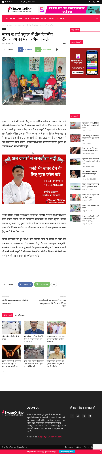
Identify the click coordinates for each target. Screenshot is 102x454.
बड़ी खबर (20, 18)
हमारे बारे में (51, 18)
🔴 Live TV (60, 18)
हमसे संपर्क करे (35, 18)
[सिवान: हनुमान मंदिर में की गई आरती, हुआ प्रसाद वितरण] (75, 186)
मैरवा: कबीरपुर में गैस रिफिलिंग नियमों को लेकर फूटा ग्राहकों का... (90, 138)
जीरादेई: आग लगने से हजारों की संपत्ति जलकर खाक (15, 302)
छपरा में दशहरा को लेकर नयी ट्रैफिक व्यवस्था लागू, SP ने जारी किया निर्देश (55, 363)
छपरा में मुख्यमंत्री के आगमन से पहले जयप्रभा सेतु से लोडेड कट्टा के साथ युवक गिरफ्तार (11, 363)
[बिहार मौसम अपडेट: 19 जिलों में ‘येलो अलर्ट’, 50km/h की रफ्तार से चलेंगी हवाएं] (75, 125)
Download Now (67, 452)
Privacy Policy (89, 447)
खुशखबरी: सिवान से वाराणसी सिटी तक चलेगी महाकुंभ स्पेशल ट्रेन (91, 161)
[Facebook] (85, 2)
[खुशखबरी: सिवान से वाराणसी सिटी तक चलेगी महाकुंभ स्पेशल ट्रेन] (75, 161)
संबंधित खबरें (7, 315)
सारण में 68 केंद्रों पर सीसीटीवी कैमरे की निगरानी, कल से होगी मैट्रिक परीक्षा (33, 339)
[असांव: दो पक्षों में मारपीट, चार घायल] (75, 208)
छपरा (10, 25)
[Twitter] (94, 2)
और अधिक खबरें (20, 315)
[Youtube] (98, 2)
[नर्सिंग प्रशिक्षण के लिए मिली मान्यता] (11, 327)
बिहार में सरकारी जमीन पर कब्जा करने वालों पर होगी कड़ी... (89, 174)
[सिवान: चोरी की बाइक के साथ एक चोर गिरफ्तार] (75, 197)
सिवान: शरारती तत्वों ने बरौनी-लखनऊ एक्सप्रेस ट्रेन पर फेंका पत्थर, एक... (91, 218)
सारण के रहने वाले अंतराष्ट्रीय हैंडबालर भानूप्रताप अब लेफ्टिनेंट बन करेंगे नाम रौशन (52, 303)
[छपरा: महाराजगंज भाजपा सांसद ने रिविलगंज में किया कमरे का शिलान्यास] (56, 327)
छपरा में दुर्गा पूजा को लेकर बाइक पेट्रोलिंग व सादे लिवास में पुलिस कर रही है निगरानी (34, 363)
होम (7, 18)
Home (4, 25)
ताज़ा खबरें (12, 18)
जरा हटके (43, 18)
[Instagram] (89, 2)
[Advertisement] (34, 113)
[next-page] (7, 371)
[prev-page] (3, 371)
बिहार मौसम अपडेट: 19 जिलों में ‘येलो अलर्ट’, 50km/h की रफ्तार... (90, 125)
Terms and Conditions (73, 447)
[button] (97, 18)
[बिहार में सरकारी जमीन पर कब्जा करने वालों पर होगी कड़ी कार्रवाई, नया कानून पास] (75, 174)
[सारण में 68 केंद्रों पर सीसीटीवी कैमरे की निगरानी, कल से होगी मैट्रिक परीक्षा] (34, 327)
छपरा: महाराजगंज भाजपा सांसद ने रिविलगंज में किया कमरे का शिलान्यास (56, 339)
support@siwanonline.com (50, 436)
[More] (57, 49)
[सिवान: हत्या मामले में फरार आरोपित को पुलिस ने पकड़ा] (75, 150)
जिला (26, 18)
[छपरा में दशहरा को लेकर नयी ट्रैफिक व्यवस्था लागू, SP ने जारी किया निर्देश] (56, 352)
